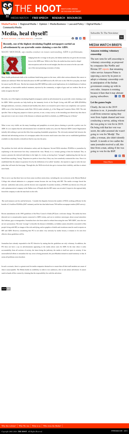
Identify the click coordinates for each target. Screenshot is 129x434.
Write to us (36, 425)
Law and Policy (76, 24)
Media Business (58, 24)
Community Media (12, 27)
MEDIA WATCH (19, 17)
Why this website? (9, 425)
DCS (125, 431)
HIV (8, 289)
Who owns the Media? (52, 425)
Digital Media (93, 24)
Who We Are (24, 425)
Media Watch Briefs (105, 45)
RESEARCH (58, 17)
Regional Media (28, 24)
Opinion (43, 24)
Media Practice (9, 24)
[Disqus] (44, 324)
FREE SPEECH (40, 17)
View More (108, 162)
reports (105, 68)
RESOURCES (74, 17)
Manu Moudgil (10, 38)
